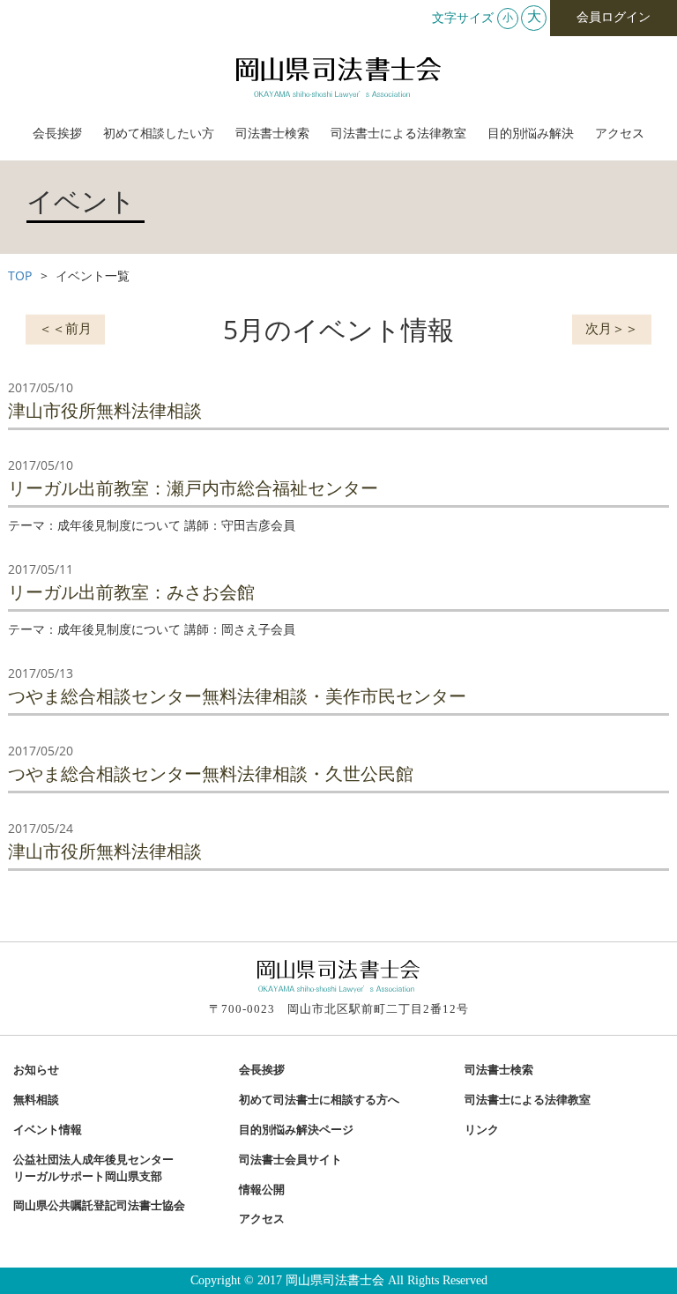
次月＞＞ (611, 327)
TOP (20, 275)
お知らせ (36, 1070)
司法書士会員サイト (290, 1160)
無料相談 (36, 1100)
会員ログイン (614, 17)
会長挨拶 (57, 133)
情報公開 (262, 1190)
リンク (482, 1130)
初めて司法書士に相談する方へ (319, 1100)
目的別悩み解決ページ (296, 1130)
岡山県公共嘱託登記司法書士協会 (99, 1206)
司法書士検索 (272, 133)
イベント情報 (47, 1130)
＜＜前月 (65, 327)
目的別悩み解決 (530, 133)
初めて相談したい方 (158, 133)
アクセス (619, 133)
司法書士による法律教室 (398, 133)
